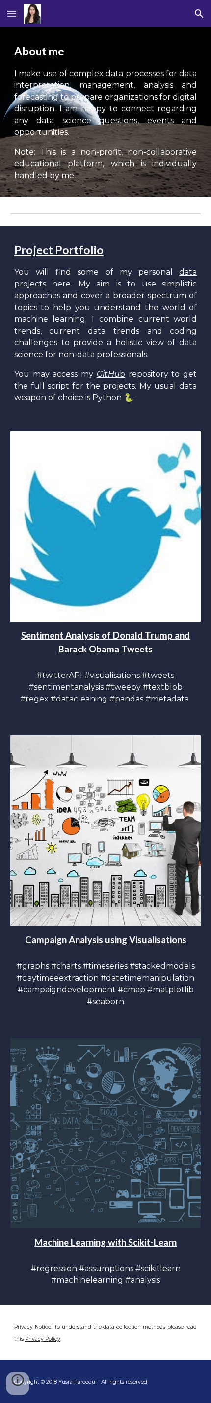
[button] (12, 13)
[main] (105, 112)
